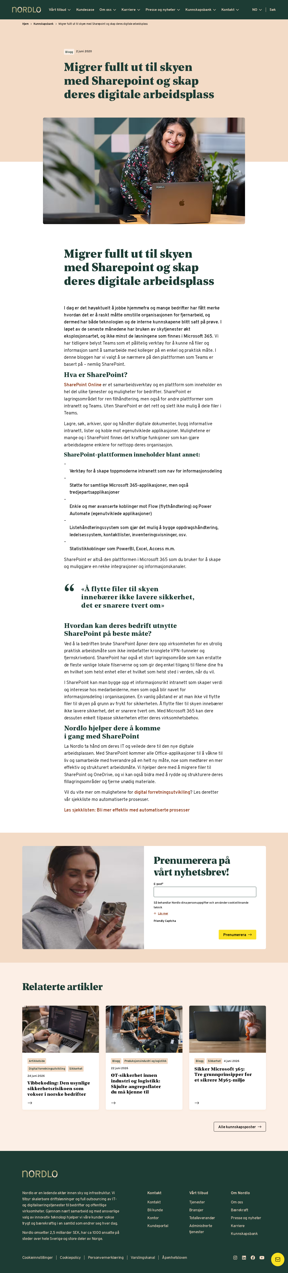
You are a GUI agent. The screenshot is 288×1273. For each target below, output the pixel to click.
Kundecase (85, 9)
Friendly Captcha (165, 920)
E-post (158, 884)
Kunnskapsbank (198, 9)
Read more (29, 1103)
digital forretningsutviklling (162, 792)
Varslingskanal (143, 1257)
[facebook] (253, 1258)
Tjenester (197, 1202)
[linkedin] (244, 1258)
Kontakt (227, 9)
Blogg (69, 52)
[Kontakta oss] (277, 1259)
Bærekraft (239, 1210)
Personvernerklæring (106, 1257)
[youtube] (262, 1258)
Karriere (128, 9)
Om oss (105, 9)
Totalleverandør (202, 1218)
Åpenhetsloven (174, 1257)
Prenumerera (234, 935)
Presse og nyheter (161, 9)
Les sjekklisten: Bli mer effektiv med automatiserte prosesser (126, 809)
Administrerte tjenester (200, 1228)
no (254, 9)
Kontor (153, 1218)
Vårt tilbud (57, 9)
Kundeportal (157, 1225)
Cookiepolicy (70, 1257)
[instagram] (235, 1258)
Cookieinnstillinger (37, 1257)
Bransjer (196, 1210)
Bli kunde (155, 1210)
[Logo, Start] (40, 1174)
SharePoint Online (82, 384)
